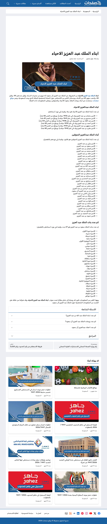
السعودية (86, 11)
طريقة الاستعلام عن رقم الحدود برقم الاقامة (26, 346)
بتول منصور (89, 58)
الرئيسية (96, 11)
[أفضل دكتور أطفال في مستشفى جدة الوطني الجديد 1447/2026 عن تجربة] (77, 452)
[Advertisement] (53, 34)
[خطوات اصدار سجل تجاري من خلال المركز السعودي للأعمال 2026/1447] (30, 417)
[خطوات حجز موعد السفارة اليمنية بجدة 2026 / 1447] (77, 487)
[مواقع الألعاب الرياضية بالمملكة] (77, 382)
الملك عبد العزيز (89, 96)
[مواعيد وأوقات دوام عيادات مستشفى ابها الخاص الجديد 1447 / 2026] (30, 452)
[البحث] (8, 3)
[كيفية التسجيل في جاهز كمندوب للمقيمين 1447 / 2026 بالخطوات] (77, 417)
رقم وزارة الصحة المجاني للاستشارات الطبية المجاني (78, 346)
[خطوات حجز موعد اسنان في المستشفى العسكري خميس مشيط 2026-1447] (30, 382)
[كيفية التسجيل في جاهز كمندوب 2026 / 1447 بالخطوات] (30, 487)
